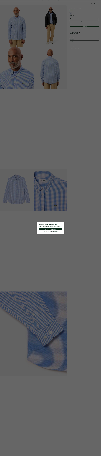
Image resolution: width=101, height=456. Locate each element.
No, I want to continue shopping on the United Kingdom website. (51, 231)
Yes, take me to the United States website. (50, 229)
